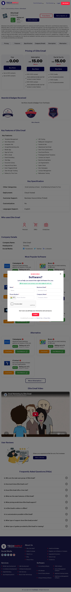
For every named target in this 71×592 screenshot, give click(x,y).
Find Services (50, 3)
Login (58, 3)
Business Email (41, 287)
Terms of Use (39, 318)
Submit (35, 314)
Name (12, 287)
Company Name (42, 294)
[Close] (60, 274)
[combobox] (13, 297)
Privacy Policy (47, 318)
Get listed (65, 3)
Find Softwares (37, 3)
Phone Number (14, 294)
